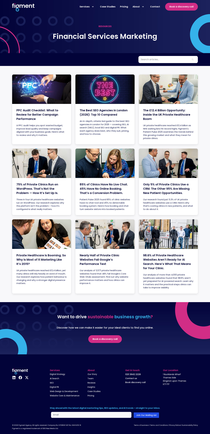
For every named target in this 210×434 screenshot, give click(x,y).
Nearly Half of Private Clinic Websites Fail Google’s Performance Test (99, 259)
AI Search (54, 378)
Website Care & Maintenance (64, 395)
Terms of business (141, 425)
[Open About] (143, 6)
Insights (91, 387)
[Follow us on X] (27, 377)
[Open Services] (92, 6)
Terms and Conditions (159, 425)
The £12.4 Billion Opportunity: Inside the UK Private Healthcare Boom (166, 114)
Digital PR (54, 387)
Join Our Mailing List (146, 415)
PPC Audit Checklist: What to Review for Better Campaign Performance (37, 114)
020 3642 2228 (133, 374)
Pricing (91, 395)
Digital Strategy (57, 374)
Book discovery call (135, 382)
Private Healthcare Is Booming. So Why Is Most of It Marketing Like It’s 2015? (41, 259)
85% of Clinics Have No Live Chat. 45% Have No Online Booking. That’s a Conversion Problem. (104, 188)
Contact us (131, 378)
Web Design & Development (64, 391)
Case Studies (94, 391)
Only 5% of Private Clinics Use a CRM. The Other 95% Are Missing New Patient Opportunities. (166, 188)
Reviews (91, 382)
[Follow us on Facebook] (20, 377)
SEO (52, 382)
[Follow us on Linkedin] (14, 377)
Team (91, 378)
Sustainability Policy (190, 425)
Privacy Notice (175, 425)
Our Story (92, 374)
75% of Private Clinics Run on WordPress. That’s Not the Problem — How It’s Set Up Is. (37, 188)
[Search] (192, 59)
